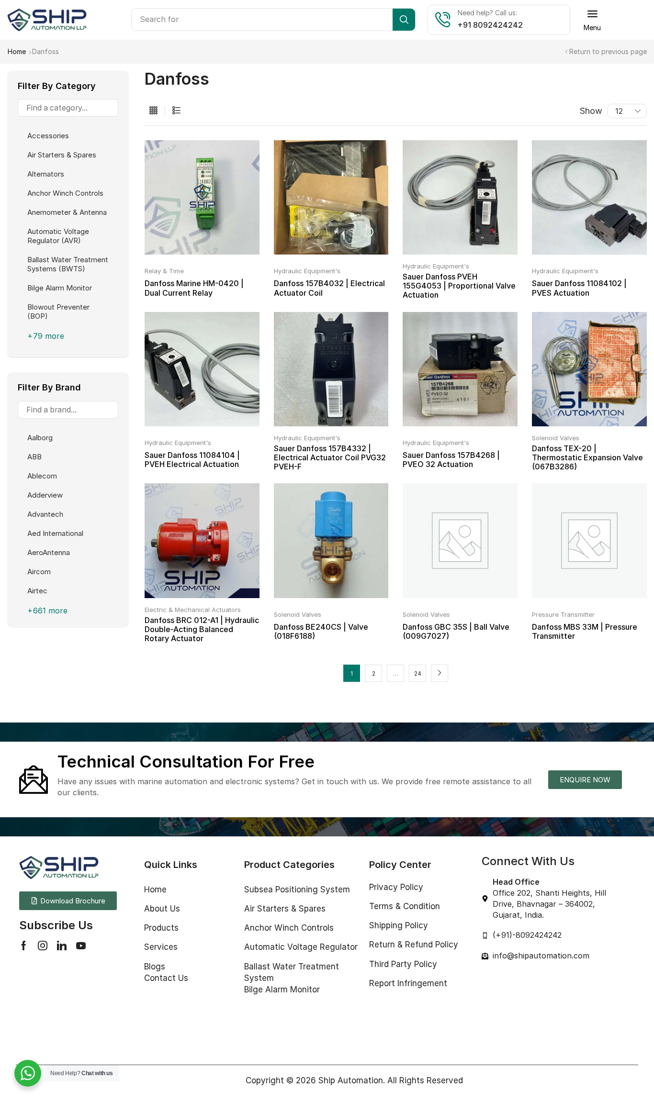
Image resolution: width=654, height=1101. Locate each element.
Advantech (45, 514)
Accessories (48, 135)
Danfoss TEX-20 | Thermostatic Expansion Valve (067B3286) (587, 457)
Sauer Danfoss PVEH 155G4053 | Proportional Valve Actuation (459, 286)
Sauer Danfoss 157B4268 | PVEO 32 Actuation (451, 459)
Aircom (39, 571)
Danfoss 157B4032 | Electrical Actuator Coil (329, 287)
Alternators (45, 173)
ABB (34, 456)
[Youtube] (81, 945)
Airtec (37, 590)
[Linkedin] (62, 945)
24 (417, 673)
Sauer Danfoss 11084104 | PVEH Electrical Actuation (192, 459)
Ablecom (42, 475)
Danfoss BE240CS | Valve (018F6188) (321, 631)
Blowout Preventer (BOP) (58, 311)
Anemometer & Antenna (67, 212)
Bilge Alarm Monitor (59, 287)
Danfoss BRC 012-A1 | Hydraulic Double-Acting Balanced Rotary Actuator (202, 629)
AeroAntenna (48, 552)
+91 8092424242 (490, 25)
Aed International (55, 533)
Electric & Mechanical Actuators (193, 609)
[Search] (404, 20)
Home (17, 51)
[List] (176, 110)
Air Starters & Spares (61, 154)
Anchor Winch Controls (65, 193)
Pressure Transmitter (563, 614)
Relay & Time (164, 271)
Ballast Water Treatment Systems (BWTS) (67, 264)
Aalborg (40, 437)
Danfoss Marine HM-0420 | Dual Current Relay (194, 287)
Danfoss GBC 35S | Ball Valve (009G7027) (456, 631)
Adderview (45, 495)
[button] (592, 20)
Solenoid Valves (555, 438)
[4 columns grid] (153, 110)
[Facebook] (23, 945)
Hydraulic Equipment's (307, 271)
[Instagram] (42, 945)
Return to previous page (608, 51)
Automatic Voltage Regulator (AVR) (58, 236)
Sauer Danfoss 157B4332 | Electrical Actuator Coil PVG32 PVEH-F (330, 457)
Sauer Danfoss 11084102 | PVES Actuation (579, 287)
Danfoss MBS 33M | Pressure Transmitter (584, 631)
